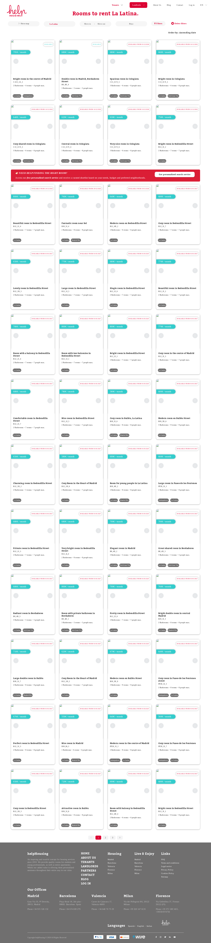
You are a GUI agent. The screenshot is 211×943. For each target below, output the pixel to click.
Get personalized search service (174, 174)
